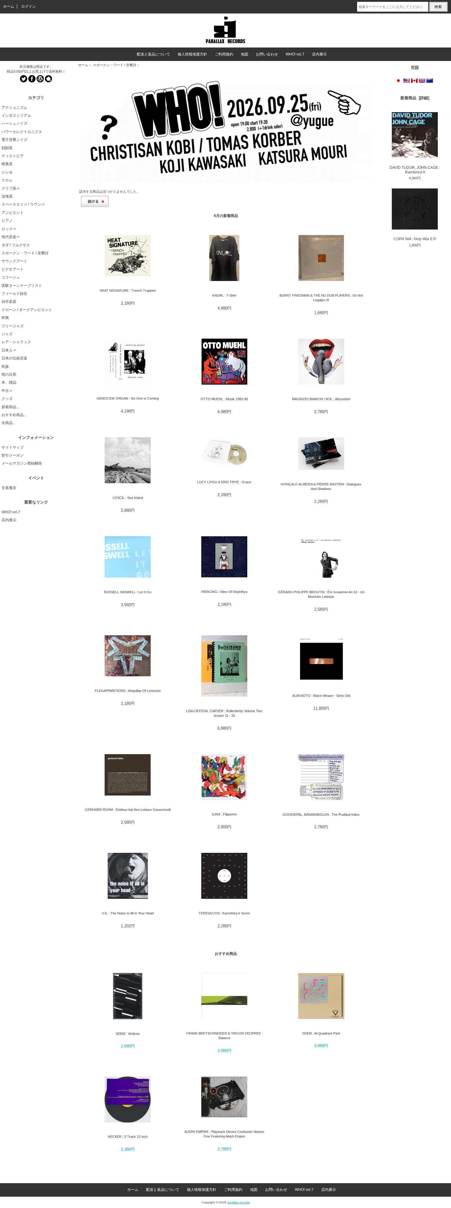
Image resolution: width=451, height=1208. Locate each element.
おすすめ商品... (14, 415)
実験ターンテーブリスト (22, 285)
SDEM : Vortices (128, 1033)
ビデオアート (13, 269)
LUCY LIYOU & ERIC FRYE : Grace (224, 482)
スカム (7, 180)
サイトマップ (13, 447)
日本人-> (9, 350)
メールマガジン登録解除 (22, 463)
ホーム (8, 6)
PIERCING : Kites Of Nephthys (224, 592)
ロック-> (9, 229)
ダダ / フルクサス (16, 245)
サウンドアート (14, 261)
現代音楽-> (11, 237)
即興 (5, 318)
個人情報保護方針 (192, 54)
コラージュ (11, 277)
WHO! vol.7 (295, 54)
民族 (5, 366)
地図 (244, 54)
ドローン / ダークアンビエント (27, 310)
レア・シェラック (16, 342)
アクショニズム (14, 107)
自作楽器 (9, 301)
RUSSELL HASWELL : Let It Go (127, 592)
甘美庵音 (9, 488)
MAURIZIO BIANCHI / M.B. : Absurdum (321, 399)
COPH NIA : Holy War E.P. (415, 239)
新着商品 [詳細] (414, 98)
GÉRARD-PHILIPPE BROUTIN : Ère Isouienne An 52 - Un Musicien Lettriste (321, 594)
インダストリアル (16, 115)
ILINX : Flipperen (224, 814)
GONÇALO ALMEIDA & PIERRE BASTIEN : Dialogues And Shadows (321, 486)
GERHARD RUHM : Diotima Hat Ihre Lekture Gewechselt (128, 809)
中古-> (7, 391)
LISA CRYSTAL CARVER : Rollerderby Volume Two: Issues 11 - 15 (224, 713)
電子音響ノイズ (14, 140)
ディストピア (13, 156)
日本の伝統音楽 (14, 358)
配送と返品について (153, 54)
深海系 (7, 196)
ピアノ (7, 220)
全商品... (8, 423)
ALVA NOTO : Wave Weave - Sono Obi (321, 695)
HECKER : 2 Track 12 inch (128, 1136)
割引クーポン (13, 455)
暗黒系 (7, 164)
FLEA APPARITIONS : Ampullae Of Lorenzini (127, 691)
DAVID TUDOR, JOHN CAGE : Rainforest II (415, 169)
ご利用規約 (224, 54)
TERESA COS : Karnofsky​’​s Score (224, 913)
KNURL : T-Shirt (224, 295)
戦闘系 (7, 148)
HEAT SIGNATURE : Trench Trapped (128, 290)
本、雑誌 (9, 382)
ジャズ (7, 334)
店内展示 (319, 54)
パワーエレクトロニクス (22, 132)
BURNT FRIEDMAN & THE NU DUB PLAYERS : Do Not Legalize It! (321, 298)
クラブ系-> (11, 188)
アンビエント (13, 213)
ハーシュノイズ (14, 123)
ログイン (28, 6)
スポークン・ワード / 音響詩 (114, 65)
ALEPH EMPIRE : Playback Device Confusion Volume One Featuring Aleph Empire (224, 1134)
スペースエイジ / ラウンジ (23, 204)
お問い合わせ (267, 54)
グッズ (7, 399)
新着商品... (10, 407)
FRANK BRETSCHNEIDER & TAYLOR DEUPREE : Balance (224, 1035)
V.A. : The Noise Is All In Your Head (128, 913)
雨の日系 (9, 374)
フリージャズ (13, 326)
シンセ (7, 172)
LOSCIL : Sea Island (128, 498)
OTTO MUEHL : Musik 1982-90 (224, 399)
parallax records (238, 1202)
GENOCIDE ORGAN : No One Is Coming (128, 398)
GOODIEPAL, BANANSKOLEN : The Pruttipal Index (321, 814)
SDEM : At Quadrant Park (321, 1033)
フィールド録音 (14, 293)
